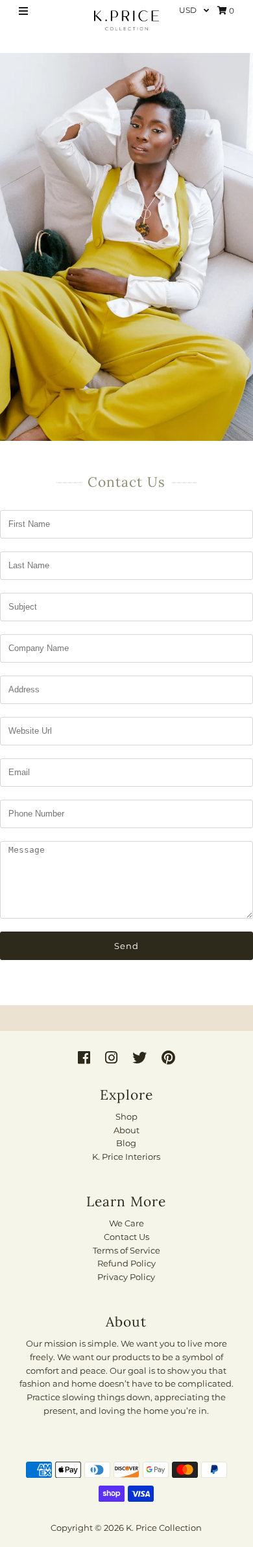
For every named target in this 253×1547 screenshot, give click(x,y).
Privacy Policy (126, 1277)
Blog (126, 1143)
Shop (126, 1116)
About (126, 1130)
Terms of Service (126, 1250)
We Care (126, 1223)
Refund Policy (126, 1263)
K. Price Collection (164, 1527)
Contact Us (126, 1237)
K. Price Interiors (126, 1156)
